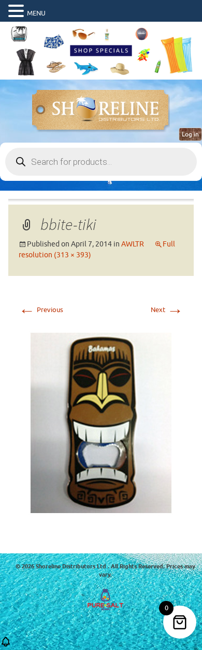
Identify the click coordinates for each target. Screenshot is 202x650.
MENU (36, 13)
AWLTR (132, 244)
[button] (17, 11)
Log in (190, 134)
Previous (41, 309)
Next (167, 309)
